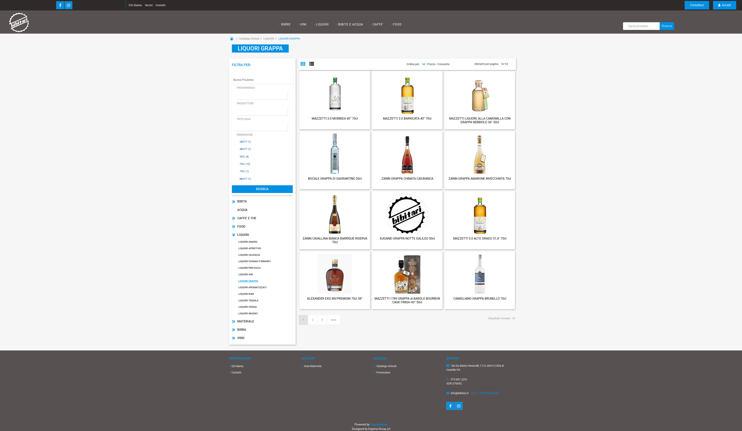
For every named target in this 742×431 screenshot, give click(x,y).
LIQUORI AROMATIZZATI (252, 287)
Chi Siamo (135, 5)
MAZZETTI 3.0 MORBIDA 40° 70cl (335, 118)
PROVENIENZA (246, 87)
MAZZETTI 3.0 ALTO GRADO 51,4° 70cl (479, 238)
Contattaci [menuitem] (697, 5)
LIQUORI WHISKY (248, 313)
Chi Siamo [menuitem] (237, 366)
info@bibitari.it (460, 393)
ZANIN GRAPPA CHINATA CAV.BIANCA (407, 178)
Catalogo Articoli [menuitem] (386, 366)
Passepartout (379, 424)
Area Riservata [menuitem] (313, 366)
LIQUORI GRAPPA (289, 38)
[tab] (304, 64)
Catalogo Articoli (249, 38)
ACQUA (242, 210)
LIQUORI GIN (245, 274)
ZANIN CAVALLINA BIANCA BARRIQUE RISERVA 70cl (335, 240)
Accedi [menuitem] (726, 5)
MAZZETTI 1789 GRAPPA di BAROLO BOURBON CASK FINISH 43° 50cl (407, 300)
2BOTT (245, 141)
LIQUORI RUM (246, 293)
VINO (240, 338)
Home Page (232, 39)
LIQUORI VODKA (247, 306)
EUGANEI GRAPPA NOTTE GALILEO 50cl (407, 238)
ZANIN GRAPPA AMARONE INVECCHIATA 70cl (479, 178)
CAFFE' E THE (246, 218)
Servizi (149, 5)
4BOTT (245, 149)
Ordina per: (413, 64)
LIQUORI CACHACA (249, 254)
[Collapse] (233, 234)
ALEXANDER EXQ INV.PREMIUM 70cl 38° (334, 298)
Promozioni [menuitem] (383, 372)
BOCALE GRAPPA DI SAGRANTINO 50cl (335, 178)
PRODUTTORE (245, 103)
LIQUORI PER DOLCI (249, 267)
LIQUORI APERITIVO (249, 248)
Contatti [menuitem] (236, 372)
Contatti (160, 5)
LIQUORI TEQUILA (248, 300)
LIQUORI (269, 38)
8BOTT (245, 178)
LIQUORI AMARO (247, 241)
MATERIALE (245, 321)
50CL (244, 156)
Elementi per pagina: (487, 63)
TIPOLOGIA (244, 119)
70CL (245, 163)
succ (333, 319)
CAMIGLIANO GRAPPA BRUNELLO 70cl (479, 298)
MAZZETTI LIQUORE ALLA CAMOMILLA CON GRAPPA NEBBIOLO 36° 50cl (480, 120)
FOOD (241, 226)
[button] (667, 26)
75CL (244, 171)
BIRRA (241, 330)
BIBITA (242, 201)
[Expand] (233, 201)
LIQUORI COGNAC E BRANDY (254, 261)
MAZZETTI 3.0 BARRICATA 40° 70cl (407, 118)
